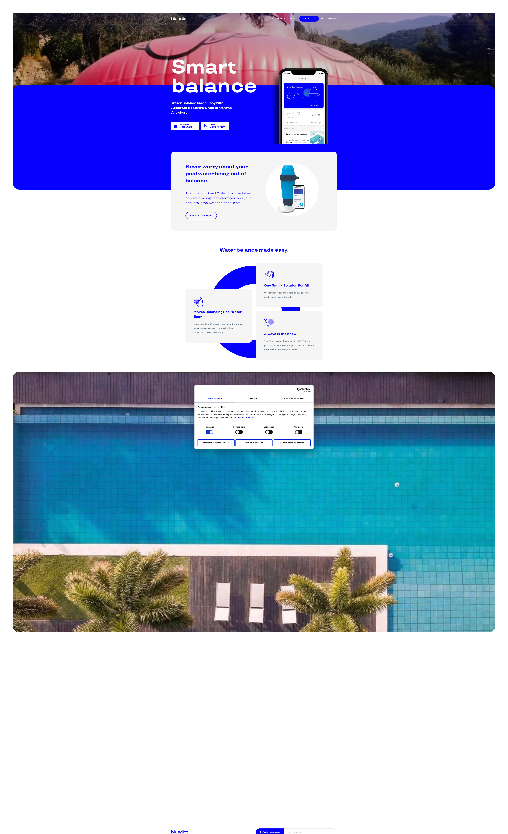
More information (201, 216)
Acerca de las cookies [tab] (294, 398)
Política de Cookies (243, 417)
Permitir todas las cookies (292, 443)
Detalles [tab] (254, 398)
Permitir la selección (254, 443)
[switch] (239, 432)
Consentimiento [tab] (214, 398)
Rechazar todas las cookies (216, 443)
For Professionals (283, 19)
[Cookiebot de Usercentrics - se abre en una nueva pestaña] (299, 390)
